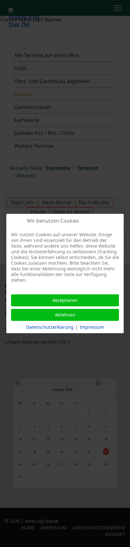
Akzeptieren (65, 300)
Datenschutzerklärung (50, 327)
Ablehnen (65, 315)
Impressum (92, 327)
